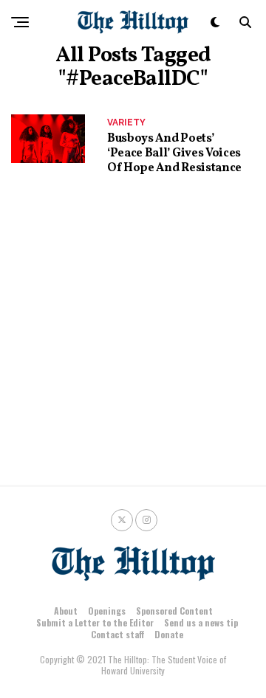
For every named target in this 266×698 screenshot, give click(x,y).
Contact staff (117, 634)
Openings (107, 610)
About (66, 610)
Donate (168, 634)
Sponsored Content (174, 610)
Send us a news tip (201, 622)
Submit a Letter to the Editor (95, 622)
